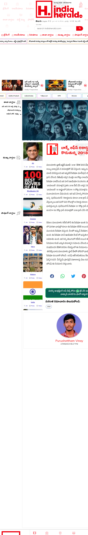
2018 (48, 306)
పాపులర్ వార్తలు (8, 213)
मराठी (72, 21)
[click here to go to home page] (59, 17)
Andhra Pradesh (12, 96)
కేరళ (78, 165)
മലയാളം (38, 24)
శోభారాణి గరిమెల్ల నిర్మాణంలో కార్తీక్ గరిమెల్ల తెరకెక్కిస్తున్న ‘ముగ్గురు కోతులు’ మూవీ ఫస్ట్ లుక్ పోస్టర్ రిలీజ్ (75, 84)
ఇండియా (73, 181)
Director (73, 96)
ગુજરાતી (54, 21)
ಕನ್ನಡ (61, 21)
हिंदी (49, 21)
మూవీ (67, 165)
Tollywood (42, 96)
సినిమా (74, 173)
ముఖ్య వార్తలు (9, 158)
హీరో (75, 251)
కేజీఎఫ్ (60, 177)
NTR (57, 96)
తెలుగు (39, 21)
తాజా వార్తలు (9, 102)
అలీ (74, 255)
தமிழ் (67, 21)
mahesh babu (27, 96)
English (45, 21)
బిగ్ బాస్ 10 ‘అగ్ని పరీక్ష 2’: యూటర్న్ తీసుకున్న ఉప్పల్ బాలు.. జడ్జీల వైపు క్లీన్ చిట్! (32, 84)
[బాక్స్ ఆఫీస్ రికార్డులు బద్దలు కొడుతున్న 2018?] (62, 277)
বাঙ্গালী (77, 21)
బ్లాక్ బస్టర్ (61, 165)
